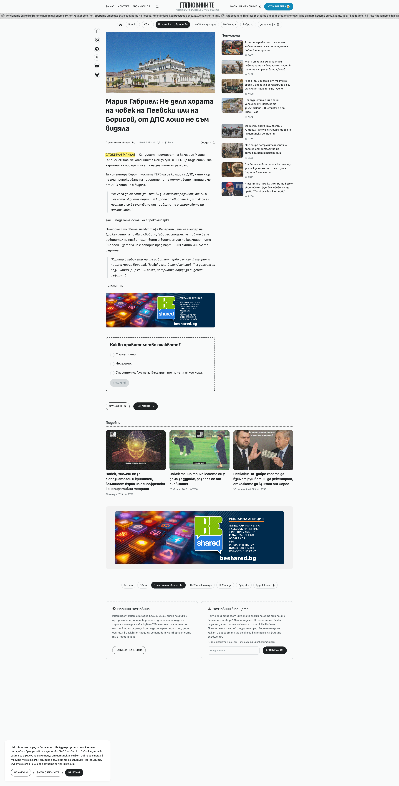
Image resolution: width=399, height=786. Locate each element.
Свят (147, 24)
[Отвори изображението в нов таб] (160, 62)
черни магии (66, 764)
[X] (97, 57)
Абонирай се (141, 6)
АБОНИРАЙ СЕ (274, 650)
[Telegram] (97, 49)
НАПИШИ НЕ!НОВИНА (129, 650)
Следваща (143, 406)
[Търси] (156, 7)
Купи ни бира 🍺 (279, 6)
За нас (110, 6)
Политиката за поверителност (256, 642)
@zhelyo (169, 142)
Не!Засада (229, 24)
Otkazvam (21, 772)
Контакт (123, 6)
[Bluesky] (97, 75)
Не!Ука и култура (205, 24)
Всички (132, 24)
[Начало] (120, 24)
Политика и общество (173, 24)
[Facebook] (97, 31)
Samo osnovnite (48, 772)
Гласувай (119, 382)
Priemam (74, 772)
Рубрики (248, 24)
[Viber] (97, 40)
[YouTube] (97, 66)
